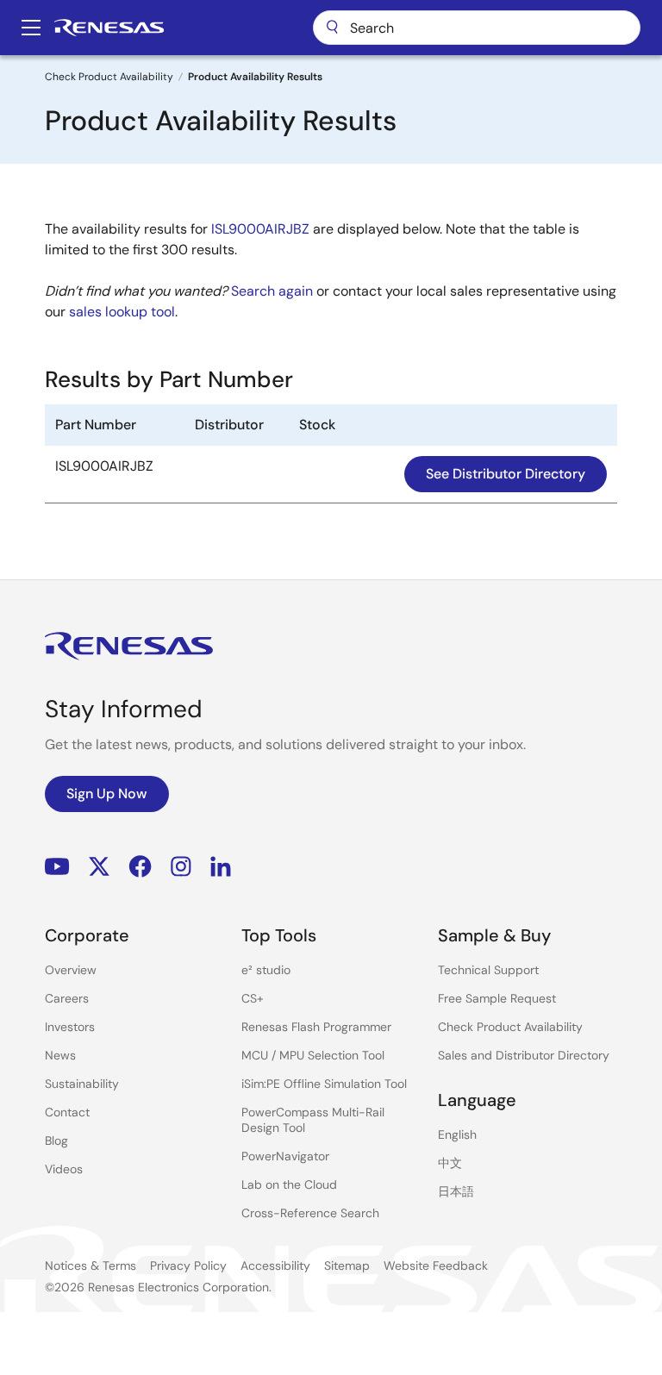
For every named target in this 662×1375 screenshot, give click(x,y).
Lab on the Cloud (289, 1184)
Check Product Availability (109, 77)
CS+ (252, 998)
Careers (67, 998)
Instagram (181, 866)
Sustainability (82, 1083)
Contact (67, 1112)
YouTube (57, 866)
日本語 (456, 1191)
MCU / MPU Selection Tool (312, 1055)
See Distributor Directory (505, 474)
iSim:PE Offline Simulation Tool (324, 1083)
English (457, 1134)
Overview (71, 970)
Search (476, 27)
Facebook (140, 866)
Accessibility (275, 1265)
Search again (272, 291)
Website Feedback (436, 1265)
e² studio (265, 970)
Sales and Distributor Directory (523, 1055)
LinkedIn (220, 866)
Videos (64, 1169)
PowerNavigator (285, 1156)
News (60, 1055)
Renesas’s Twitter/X (99, 866)
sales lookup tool (122, 312)
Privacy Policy (188, 1265)
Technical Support (488, 970)
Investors (70, 1026)
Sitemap (347, 1265)
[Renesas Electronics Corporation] (109, 28)
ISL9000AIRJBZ (260, 229)
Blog (56, 1140)
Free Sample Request (497, 998)
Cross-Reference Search (310, 1213)
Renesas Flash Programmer (316, 1026)
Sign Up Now (106, 793)
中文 (450, 1163)
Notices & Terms (90, 1265)
